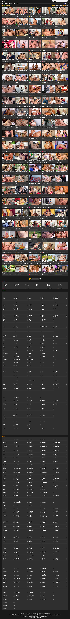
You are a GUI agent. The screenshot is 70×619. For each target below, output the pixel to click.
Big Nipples (35, 304)
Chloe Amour (48, 467)
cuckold (10, 274)
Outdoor (61, 380)
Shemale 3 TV (27, 285)
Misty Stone (48, 555)
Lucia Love (61, 536)
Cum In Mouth (48, 319)
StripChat (58, 274)
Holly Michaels (48, 502)
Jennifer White (22, 516)
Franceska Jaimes (48, 492)
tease (21, 151)
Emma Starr (35, 486)
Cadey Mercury (9, 468)
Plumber (35, 387)
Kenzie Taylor (48, 521)
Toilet (35, 418)
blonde (8, 263)
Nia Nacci (35, 558)
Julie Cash (61, 512)
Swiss (61, 405)
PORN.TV (6, 1)
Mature (22, 371)
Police (35, 388)
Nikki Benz (48, 558)
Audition (61, 298)
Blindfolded (35, 309)
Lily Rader (48, 536)
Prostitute (48, 388)
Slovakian (22, 408)
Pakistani (9, 383)
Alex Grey (22, 442)
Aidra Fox (9, 450)
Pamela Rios (22, 567)
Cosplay (35, 320)
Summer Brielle (61, 582)
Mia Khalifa (48, 547)
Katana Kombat (9, 530)
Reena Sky (22, 574)
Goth (35, 347)
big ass (36, 173)
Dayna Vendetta (35, 479)
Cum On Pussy (48, 320)
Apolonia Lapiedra (48, 446)
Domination (35, 327)
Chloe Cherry (48, 468)
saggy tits (61, 162)
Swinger (61, 404)
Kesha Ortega (48, 522)
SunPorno (18, 61)
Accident (9, 297)
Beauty (22, 308)
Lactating (9, 365)
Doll (35, 326)
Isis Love (22, 505)
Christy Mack (48, 475)
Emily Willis (22, 489)
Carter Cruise (22, 471)
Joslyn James (61, 508)
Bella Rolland (9, 462)
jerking (36, 252)
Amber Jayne (35, 439)
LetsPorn (58, 151)
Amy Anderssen (35, 443)
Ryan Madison (61, 575)
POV (48, 384)
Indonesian (22, 356)
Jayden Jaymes (22, 511)
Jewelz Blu (35, 516)
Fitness (35, 340)
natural (7, 61)
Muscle (61, 372)
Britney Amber (48, 462)
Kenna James (35, 530)
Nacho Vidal (9, 558)
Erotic (35, 330)
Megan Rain (35, 548)
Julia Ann (61, 511)
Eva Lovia (48, 489)
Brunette (61, 304)
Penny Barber (22, 568)
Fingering (35, 335)
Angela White (35, 450)
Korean (48, 362)
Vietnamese (22, 425)
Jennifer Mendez (22, 515)
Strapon (48, 409)
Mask (9, 372)
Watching (9, 428)
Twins (48, 418)
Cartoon (9, 316)
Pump (61, 384)
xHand (44, 196)
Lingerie (48, 365)
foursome (38, 50)
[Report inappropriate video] (14, 16)
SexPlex (44, 61)
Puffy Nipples (61, 383)
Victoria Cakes (35, 596)
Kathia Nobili (9, 531)
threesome (60, 50)
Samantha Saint (9, 581)
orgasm (50, 151)
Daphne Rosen (22, 482)
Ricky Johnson (35, 574)
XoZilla (17, 16)
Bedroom (22, 309)
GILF (22, 343)
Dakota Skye (9, 479)
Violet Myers (48, 596)
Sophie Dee (48, 586)
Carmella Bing (22, 467)
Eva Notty (61, 485)
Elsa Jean (22, 485)
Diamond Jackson (48, 482)
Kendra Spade (35, 527)
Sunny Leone (61, 585)
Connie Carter (61, 471)
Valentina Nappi (9, 596)
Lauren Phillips (9, 544)
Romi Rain (61, 571)
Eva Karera (48, 486)
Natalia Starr (22, 559)
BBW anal (20, 173)
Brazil (48, 309)
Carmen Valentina (22, 468)
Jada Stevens (9, 511)
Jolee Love (48, 515)
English (66, 3)
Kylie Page (61, 530)
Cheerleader (22, 316)
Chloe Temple (48, 471)
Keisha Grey (35, 522)
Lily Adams (35, 540)
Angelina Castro (35, 451)
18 (9, 294)
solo (23, 252)
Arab (35, 297)
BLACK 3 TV (59, 284)
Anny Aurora (48, 442)
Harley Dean (9, 502)
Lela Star (22, 541)
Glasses (22, 347)
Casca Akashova (22, 472)
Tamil (9, 414)
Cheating (22, 315)
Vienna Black (35, 599)
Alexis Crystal (22, 446)
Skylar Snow (48, 578)
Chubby (22, 319)
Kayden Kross (22, 527)
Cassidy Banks (22, 475)
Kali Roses (9, 522)
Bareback (9, 308)
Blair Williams (22, 461)
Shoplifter (22, 400)
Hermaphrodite (35, 350)
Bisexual (35, 308)
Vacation (9, 424)
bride (60, 117)
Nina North (61, 558)
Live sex (17, 3)
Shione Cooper (35, 582)
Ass (48, 298)
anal (10, 50)
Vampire (9, 425)
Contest (35, 319)
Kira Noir (48, 531)
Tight (35, 415)
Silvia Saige (35, 586)
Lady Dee (9, 537)
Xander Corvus (9, 605)
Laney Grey (9, 541)
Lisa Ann (48, 537)
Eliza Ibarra (9, 486)
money (7, 274)
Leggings (35, 365)
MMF (23, 50)
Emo (22, 330)
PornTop (58, 16)
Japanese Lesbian (9, 359)
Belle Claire (9, 464)
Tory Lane (48, 592)
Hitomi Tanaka (35, 502)
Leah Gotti (22, 537)
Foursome (48, 340)
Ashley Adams (48, 454)
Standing (48, 401)
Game (9, 343)
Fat (22, 335)
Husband (61, 350)
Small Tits (35, 400)
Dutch (61, 327)
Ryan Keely (61, 574)
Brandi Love (35, 462)
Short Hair (22, 401)
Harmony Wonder (22, 502)
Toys (48, 414)
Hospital (35, 353)
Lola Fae (48, 541)
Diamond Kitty (61, 478)
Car (9, 315)
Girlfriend (22, 346)
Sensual (9, 408)
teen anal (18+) (34, 162)
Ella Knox (9, 489)
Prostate (48, 387)
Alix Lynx (22, 450)
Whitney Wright (9, 602)
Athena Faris (61, 443)
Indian (9, 356)
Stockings (48, 405)
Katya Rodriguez (22, 526)
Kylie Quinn (61, 531)
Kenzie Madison (35, 531)
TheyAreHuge (31, 50)
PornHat (18, 50)
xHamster (44, 16)
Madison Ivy (9, 548)
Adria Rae (9, 447)
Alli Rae (22, 451)
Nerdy (22, 375)
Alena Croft (9, 454)
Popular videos (10, 3)
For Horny (48, 284)
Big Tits (35, 305)
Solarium (35, 405)
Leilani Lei (22, 540)
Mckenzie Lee (22, 555)
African (9, 298)
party (63, 61)
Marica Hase (9, 555)
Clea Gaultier (61, 468)
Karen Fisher (9, 523)
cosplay (46, 72)
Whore (35, 428)
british (35, 207)
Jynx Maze (61, 515)
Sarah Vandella (9, 586)
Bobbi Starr (22, 464)
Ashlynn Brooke (61, 442)
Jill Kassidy (48, 508)
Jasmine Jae (9, 516)
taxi (9, 72)
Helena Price (35, 501)
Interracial (48, 356)
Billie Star (22, 460)
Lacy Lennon (9, 536)
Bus (61, 308)
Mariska (22, 548)
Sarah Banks (9, 585)
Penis (22, 384)
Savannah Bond (22, 578)
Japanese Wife (35, 359)
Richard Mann (35, 571)
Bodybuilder (48, 304)
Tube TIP (5, 285)
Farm (9, 339)
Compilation (35, 316)
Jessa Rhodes (35, 508)
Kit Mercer (61, 522)
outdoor (34, 16)
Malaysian (9, 371)
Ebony (9, 330)
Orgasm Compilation (35, 380)
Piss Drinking (35, 384)
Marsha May (22, 552)
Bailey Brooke (9, 460)
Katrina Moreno (22, 523)
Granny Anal (48, 346)
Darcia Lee (35, 478)
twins (11, 16)
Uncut (35, 421)
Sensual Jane (22, 582)
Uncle (22, 421)
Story (48, 408)
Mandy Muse (9, 552)
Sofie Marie (48, 582)
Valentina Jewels (9, 595)
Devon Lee (48, 479)
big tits (10, 106)
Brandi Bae (35, 461)
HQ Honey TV (60, 285)
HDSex (4, 196)
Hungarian (48, 353)
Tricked (48, 416)
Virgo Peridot (48, 599)
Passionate (9, 388)
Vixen (35, 424)
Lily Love (35, 544)
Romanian (22, 397)
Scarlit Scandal (22, 581)
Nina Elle (48, 559)
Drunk (61, 326)
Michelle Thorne (48, 551)
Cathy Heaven (35, 468)
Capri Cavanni (9, 475)
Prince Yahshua (48, 567)
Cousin (48, 315)
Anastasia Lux (35, 446)
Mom (48, 372)
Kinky (9, 362)
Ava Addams (61, 451)
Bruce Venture (61, 461)
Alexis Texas (22, 447)
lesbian (22, 16)
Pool (48, 383)
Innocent (35, 356)
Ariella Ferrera (48, 451)
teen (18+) (7, 16)
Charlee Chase (35, 472)
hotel (22, 207)
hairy (59, 106)
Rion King (48, 574)
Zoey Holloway (9, 608)
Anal (22, 298)
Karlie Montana (9, 527)
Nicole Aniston (35, 559)
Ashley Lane (61, 439)
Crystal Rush (61, 472)
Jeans (48, 359)
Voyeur (35, 425)
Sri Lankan (48, 400)
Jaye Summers (22, 512)
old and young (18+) (61, 218)
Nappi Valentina (22, 558)
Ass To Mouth (61, 297)
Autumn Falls (61, 450)
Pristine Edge (48, 568)
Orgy (48, 380)
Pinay (35, 383)
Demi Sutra (48, 478)
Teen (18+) (9, 418)
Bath (9, 309)
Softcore (35, 404)
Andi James (35, 447)
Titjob (35, 416)
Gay (9, 346)
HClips (44, 173)
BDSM (22, 305)
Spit (35, 409)
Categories (3, 3)
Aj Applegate (9, 451)
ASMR (48, 297)
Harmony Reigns (22, 501)
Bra (48, 308)
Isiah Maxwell (9, 505)
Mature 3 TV (5, 284)
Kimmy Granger (48, 530)
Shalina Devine (22, 585)
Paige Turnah (9, 568)
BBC (35, 61)
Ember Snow (22, 486)
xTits (4, 16)
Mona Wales (61, 548)
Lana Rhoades (9, 540)
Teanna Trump (9, 592)
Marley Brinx (22, 551)
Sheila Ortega (35, 581)
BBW (36, 106)
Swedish (61, 401)
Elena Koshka (9, 485)
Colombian (35, 315)
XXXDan (4, 151)
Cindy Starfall (61, 467)
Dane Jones (9, 482)
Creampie (48, 316)
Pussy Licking (61, 387)
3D (22, 294)
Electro (9, 332)
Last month (57, 5)
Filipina (22, 340)
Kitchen (35, 362)
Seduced (9, 405)
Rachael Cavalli (9, 571)
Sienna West (35, 585)
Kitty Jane (61, 523)
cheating (23, 72)
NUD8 (37, 285)
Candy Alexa (9, 472)
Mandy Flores (9, 551)
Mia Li (48, 548)
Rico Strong (35, 575)
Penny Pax (35, 567)
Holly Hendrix (48, 501)
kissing (7, 72)
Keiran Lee (35, 521)
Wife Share (48, 428)
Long (67, 5)
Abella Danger (9, 443)
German (9, 347)
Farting (9, 340)
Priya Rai (61, 567)
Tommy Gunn (35, 592)
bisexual (21, 263)
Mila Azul (48, 552)
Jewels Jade (35, 515)
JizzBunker (31, 151)
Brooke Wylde (61, 460)
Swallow (61, 400)
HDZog (17, 95)
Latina (22, 365)
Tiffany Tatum (22, 592)
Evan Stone (61, 486)
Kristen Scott (61, 526)
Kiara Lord (48, 526)
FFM (63, 50)
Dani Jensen (22, 478)
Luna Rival (61, 541)
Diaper (22, 326)
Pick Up (22, 388)
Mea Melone (35, 547)
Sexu (4, 95)
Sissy (22, 404)
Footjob (48, 339)
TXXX (30, 95)
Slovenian (22, 409)
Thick (22, 415)
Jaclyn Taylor (9, 508)
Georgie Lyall (22, 495)
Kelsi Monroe (35, 526)
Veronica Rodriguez (35, 595)
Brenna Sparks (35, 464)
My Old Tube (49, 285)
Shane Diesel (22, 586)
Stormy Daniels (61, 581)
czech (7, 106)
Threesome (35, 414)
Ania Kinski (35, 455)
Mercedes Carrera (35, 555)
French (61, 335)
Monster (61, 371)
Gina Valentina (48, 495)
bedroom (20, 207)
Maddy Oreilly (9, 547)
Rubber (35, 397)
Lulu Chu (61, 540)
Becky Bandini (9, 461)
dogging (60, 207)
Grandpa (48, 343)
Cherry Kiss (35, 475)
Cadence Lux (9, 467)
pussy (25, 16)
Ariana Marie (48, 450)
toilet (46, 252)
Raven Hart (9, 575)
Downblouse (48, 327)
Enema (22, 332)
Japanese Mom (22, 359)
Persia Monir (35, 568)
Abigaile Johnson (9, 446)
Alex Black (22, 439)
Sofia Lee (48, 581)
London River (48, 544)
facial (65, 207)
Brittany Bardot (48, 464)
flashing (47, 117)
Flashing (48, 335)
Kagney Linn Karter (9, 521)
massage (35, 72)
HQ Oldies (26, 284)
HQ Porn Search (17, 284)
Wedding (22, 428)
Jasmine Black (9, 515)
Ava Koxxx (61, 455)
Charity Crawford (35, 471)
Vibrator (22, 424)
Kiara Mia (48, 527)
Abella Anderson (9, 442)
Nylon (61, 375)
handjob (7, 162)
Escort (35, 332)
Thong (22, 418)
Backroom (9, 304)
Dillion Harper (61, 479)
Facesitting (9, 335)
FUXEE (37, 284)
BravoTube (44, 50)
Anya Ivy (48, 443)
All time (53, 5)
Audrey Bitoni (61, 446)
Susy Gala (61, 586)
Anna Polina (48, 439)
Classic (22, 320)
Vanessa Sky (22, 595)
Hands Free (22, 350)
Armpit (35, 298)
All (64, 5)
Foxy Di (22, 492)
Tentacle (22, 414)
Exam (48, 330)
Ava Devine (61, 454)
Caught (9, 319)
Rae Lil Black (9, 574)
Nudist (35, 375)
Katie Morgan (22, 521)
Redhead (9, 397)
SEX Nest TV (16, 285)
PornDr (57, 106)
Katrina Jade (22, 522)
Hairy (9, 350)
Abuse (40, 617)
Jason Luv (22, 508)
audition (49, 72)
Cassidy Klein (35, 467)
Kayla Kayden (22, 530)
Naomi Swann (9, 559)
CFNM (9, 320)
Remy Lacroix (22, 575)
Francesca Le (35, 492)
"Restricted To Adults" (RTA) (33, 616)
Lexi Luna (35, 537)
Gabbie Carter (9, 495)
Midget (35, 371)
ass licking (21, 50)
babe (33, 61)
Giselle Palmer (61, 495)
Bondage (48, 305)
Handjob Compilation (9, 353)
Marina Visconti (22, 547)
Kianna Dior (48, 523)
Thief (22, 416)
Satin (9, 401)
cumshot (34, 106)
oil (37, 274)
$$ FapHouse (5, 50)
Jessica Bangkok (35, 511)
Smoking (35, 401)
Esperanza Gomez (35, 489)
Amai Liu (22, 455)
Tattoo (9, 415)
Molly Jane (61, 547)
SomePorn (31, 16)
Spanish (35, 408)
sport (35, 50)
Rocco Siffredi (48, 575)
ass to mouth (7, 252)
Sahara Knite (9, 578)
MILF (37, 16)
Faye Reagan (9, 492)
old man (34, 173)
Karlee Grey (9, 526)
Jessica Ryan (35, 512)
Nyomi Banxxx (61, 559)
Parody (9, 387)
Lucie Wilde (61, 537)
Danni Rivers (22, 479)
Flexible (48, 336)
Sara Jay (9, 582)
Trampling (48, 415)
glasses (64, 72)
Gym (61, 343)
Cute (61, 316)
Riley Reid (48, 571)
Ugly (9, 421)
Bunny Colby (61, 462)
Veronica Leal (22, 599)
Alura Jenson (22, 454)
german (50, 117)
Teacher (9, 416)
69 (35, 294)
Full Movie (61, 336)
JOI (61, 359)
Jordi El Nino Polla (48, 516)
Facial (9, 336)
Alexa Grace (22, 443)
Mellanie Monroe (35, 552)
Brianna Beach (48, 460)
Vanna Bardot (22, 596)
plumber (47, 61)
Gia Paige (35, 495)
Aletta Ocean (9, 455)
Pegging (22, 383)
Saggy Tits (9, 400)
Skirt (22, 405)
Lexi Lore (35, 536)
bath (9, 16)
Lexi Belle (22, 544)
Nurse (48, 375)
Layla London (22, 536)
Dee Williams (35, 482)
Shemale (9, 409)
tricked (50, 16)
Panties (9, 384)
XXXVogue (31, 72)
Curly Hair (61, 315)
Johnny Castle (48, 512)
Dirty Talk (22, 327)
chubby (8, 50)
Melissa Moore (35, 551)
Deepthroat (9, 327)
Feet (22, 336)
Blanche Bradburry (22, 462)
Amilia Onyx (35, 442)
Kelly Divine (35, 523)
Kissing (22, 362)
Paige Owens (9, 567)
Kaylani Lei (22, 531)
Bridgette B (48, 461)
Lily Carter (35, 541)
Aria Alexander (48, 447)
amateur (61, 274)
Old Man (22, 380)
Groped (48, 347)
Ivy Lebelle (35, 505)
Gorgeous (35, 346)
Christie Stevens (48, 472)
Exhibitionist (48, 332)
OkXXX (44, 162)
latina (34, 151)
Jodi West (48, 511)
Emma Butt (35, 485)
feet (23, 151)
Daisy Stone (9, 478)
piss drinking (48, 50)
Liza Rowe (48, 540)
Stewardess (48, 404)
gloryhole (61, 72)
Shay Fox (35, 578)
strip (33, 218)
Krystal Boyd (61, 527)
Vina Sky (48, 595)
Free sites (14, 3)
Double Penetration (48, 326)
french (47, 106)
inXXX (4, 162)
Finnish (35, 336)
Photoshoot (22, 387)
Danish (9, 326)
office (38, 162)
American (22, 297)
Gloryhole (35, 343)
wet (19, 16)
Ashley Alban (48, 455)
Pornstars (6, 3)
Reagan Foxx (22, 571)
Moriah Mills (61, 551)
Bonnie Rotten (35, 460)
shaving (47, 16)
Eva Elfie (48, 485)
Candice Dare (9, 471)
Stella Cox (61, 578)
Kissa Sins (61, 521)
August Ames (61, 447)
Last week (61, 5)
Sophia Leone (48, 585)
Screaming (9, 404)
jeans (7, 151)
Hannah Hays (9, 501)
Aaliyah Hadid (9, 439)
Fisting (35, 339)
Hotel (48, 350)
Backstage (9, 305)
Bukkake (61, 305)
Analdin (57, 50)
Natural (9, 375)
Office (9, 380)
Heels (22, 353)
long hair (36, 218)
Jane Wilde (9, 512)
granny (9, 151)
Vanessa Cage (9, 599)
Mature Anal (22, 372)
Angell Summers (35, 454)
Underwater (48, 421)
